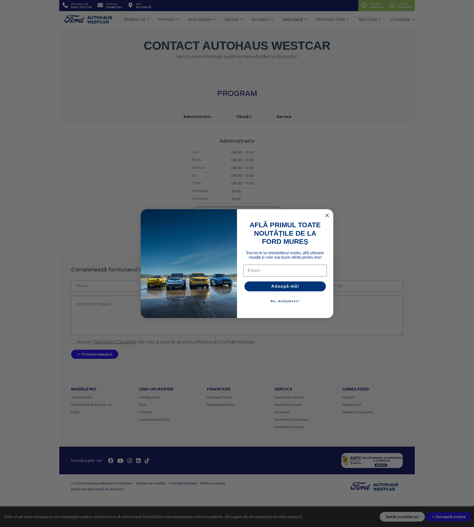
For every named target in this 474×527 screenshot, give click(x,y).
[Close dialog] (327, 215)
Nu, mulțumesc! (285, 301)
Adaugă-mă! (285, 286)
